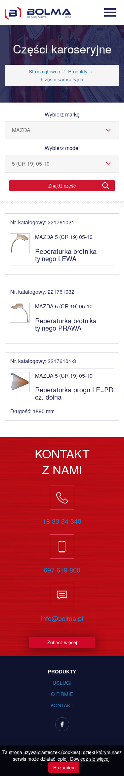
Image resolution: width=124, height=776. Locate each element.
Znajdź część (62, 185)
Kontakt (62, 705)
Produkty (78, 71)
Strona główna (44, 71)
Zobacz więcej (62, 642)
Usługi (62, 682)
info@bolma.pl (62, 618)
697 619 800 (62, 570)
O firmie (62, 693)
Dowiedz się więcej (89, 758)
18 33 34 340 (62, 521)
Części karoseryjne (62, 79)
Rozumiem (64, 767)
